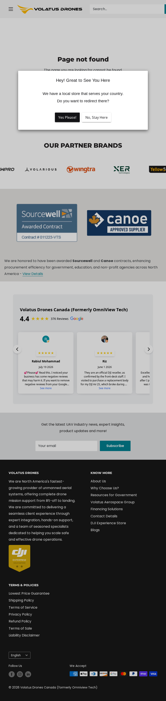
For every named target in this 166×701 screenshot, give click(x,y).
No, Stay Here (96, 117)
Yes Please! (67, 117)
